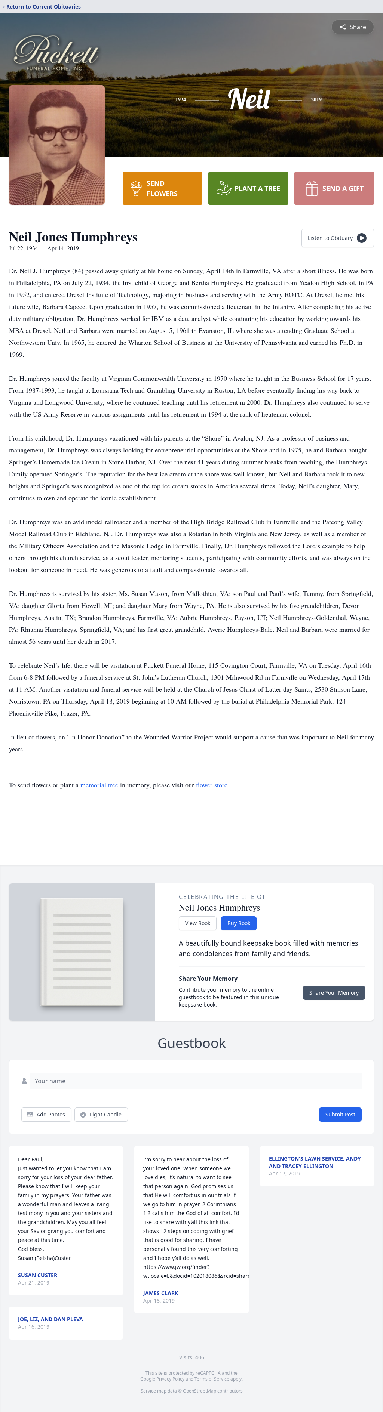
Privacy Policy (170, 1379)
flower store (211, 784)
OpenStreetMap (199, 1391)
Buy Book (238, 923)
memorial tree (99, 784)
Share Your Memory (334, 992)
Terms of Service (211, 1379)
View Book (197, 923)
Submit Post (340, 1114)
